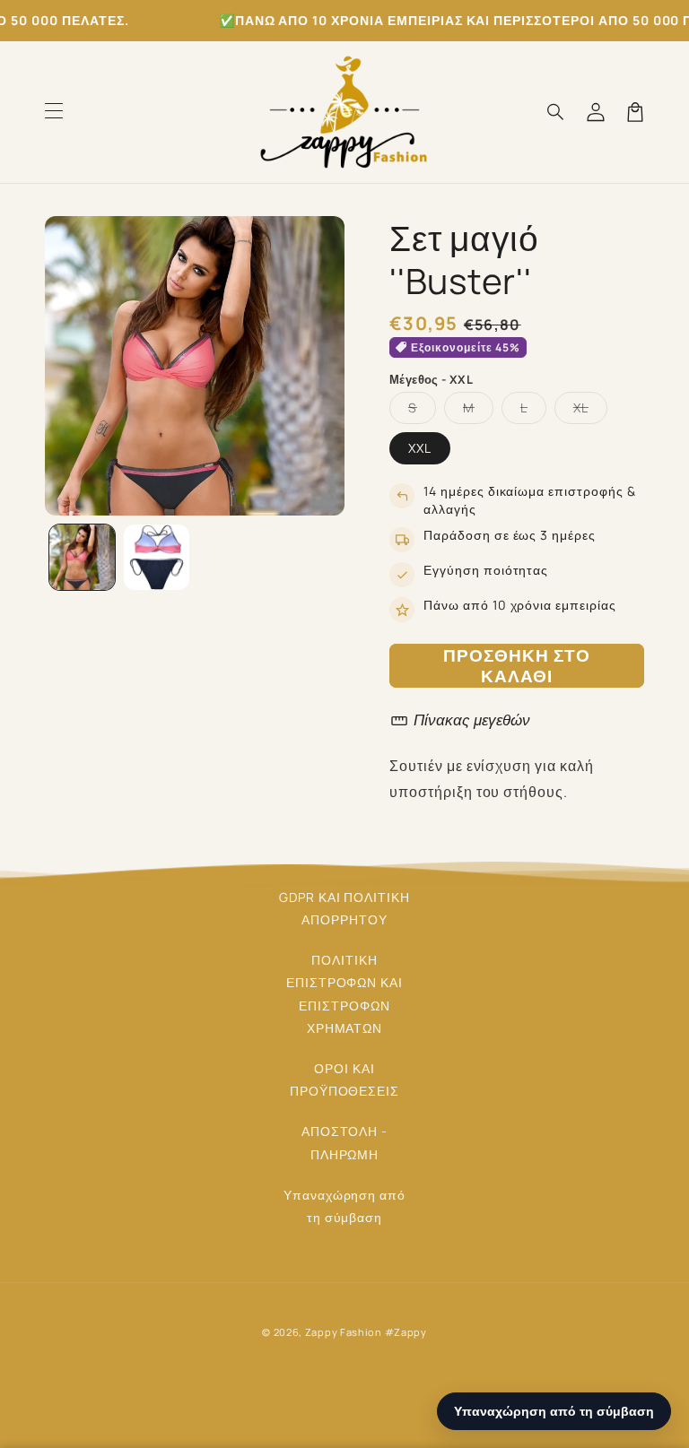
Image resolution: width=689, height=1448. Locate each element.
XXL (420, 447)
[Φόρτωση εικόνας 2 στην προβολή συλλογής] (156, 557)
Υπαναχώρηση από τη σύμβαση (344, 1206)
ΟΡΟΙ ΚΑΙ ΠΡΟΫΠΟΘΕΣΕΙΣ (345, 1079)
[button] (54, 112)
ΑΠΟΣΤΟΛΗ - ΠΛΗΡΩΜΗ (344, 1142)
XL (590, 411)
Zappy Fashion (343, 1332)
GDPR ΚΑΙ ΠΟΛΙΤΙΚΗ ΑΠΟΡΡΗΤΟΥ (344, 908)
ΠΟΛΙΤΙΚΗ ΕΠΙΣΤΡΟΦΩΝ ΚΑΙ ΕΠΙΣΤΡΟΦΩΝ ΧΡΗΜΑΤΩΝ (344, 993)
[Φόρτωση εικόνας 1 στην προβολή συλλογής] (82, 557)
